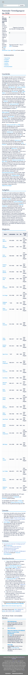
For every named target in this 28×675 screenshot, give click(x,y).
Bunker (12, 502)
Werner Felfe (4, 278)
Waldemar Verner (5, 487)
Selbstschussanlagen (7, 185)
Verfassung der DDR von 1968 (13, 124)
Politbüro (5, 118)
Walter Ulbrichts (5, 112)
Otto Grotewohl (5, 287)
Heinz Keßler (4, 338)
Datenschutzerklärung (17, 673)
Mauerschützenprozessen (8, 172)
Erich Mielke (4, 390)
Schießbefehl (16, 497)
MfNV (10, 46)
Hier (18, 661)
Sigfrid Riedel (4, 425)
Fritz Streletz (4, 459)
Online (16, 577)
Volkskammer (10, 132)
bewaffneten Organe (6, 50)
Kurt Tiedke (5, 471)
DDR (14, 50)
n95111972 (8, 611)
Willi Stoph (5, 444)
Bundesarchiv (9, 545)
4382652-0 (19, 609)
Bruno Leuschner (5, 370)
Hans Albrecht (4, 240)
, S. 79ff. (14, 519)
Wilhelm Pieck (12, 87)
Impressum (8, 673)
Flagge (10, 635)
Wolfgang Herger (5, 303)
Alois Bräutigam (5, 246)
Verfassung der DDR (14, 104)
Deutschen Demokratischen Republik (15, 603)
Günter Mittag (4, 398)
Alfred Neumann (5, 406)
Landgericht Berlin (15, 175)
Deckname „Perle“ (19, 502)
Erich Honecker (5, 324)
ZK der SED (11, 116)
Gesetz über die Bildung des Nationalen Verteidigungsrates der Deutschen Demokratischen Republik (12, 548)
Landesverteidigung (18, 201)
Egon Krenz (14, 148)
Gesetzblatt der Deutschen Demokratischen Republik (13, 566)
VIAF (13, 611)
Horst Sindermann (5, 433)
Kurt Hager (5, 295)
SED (5, 47)
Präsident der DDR (21, 87)
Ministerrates (15, 91)
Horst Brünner (4, 255)
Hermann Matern (5, 383)
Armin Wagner (7, 522)
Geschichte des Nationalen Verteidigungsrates (14, 544)
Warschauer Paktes (6, 198)
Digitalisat (17, 568)
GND (16, 609)
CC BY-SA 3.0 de (15, 647)
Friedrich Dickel (4, 265)
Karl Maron (5, 377)
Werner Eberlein (4, 271)
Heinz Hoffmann (5, 309)
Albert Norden (4, 413)
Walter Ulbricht (4, 479)
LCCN (3, 611)
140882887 (17, 611)
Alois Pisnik (5, 419)
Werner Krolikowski (5, 362)
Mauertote (4, 498)
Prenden (20, 500)
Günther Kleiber (4, 345)
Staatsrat (6, 101)
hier (13, 661)
